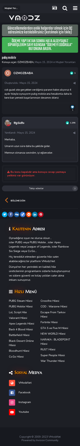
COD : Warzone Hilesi (54, 306)
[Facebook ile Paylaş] (10, 214)
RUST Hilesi (48, 349)
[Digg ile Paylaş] (16, 214)
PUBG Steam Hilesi (20, 301)
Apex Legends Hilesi (21, 323)
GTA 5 (44, 328)
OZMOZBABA (25, 62)
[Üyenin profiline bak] (7, 73)
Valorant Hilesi (18, 318)
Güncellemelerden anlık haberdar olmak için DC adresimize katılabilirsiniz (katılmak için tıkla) (40, 30)
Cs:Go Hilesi (16, 357)
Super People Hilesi (53, 355)
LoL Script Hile (18, 312)
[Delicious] (22, 214)
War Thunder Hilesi (53, 361)
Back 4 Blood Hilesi (21, 329)
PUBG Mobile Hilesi (21, 306)
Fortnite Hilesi (49, 322)
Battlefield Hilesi (19, 335)
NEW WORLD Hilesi (53, 334)
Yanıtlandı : (20, 133)
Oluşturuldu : (20, 83)
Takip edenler (36, 188)
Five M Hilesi (60, 328)
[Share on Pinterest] (40, 214)
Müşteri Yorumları (66, 62)
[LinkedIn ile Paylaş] (34, 214)
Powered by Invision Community (40, 440)
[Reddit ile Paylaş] (28, 214)
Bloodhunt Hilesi (19, 351)
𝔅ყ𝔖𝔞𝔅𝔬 (19, 123)
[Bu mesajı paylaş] (74, 83)
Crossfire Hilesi (50, 301)
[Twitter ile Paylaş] (4, 214)
